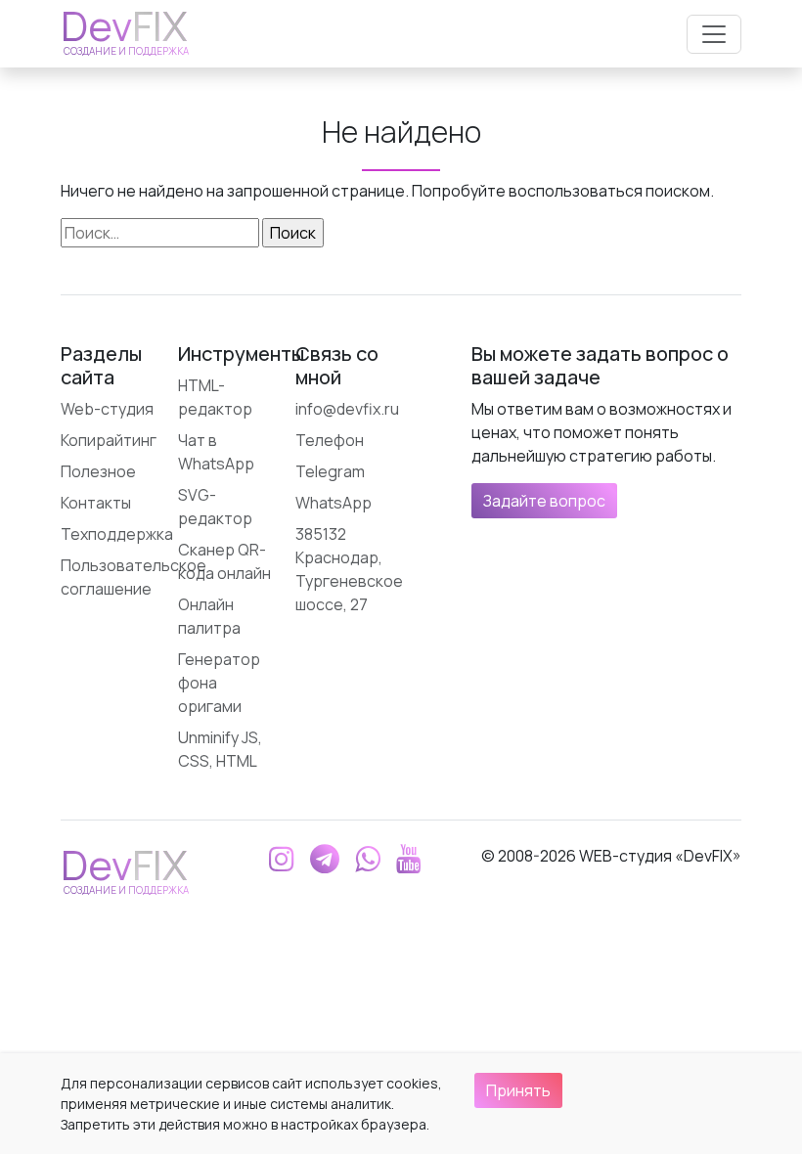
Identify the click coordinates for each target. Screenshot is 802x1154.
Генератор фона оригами (219, 682)
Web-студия (107, 409)
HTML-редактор (215, 397)
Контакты (96, 502)
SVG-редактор (215, 506)
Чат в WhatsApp (216, 451)
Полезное (98, 471)
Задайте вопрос (544, 500)
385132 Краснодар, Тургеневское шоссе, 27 (349, 569)
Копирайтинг (108, 440)
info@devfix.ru (347, 409)
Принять (518, 1090)
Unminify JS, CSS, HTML (220, 749)
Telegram (330, 471)
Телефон (329, 440)
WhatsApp (333, 502)
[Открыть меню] (714, 34)
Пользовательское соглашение (133, 577)
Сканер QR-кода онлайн (224, 561)
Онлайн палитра (209, 616)
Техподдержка (117, 534)
